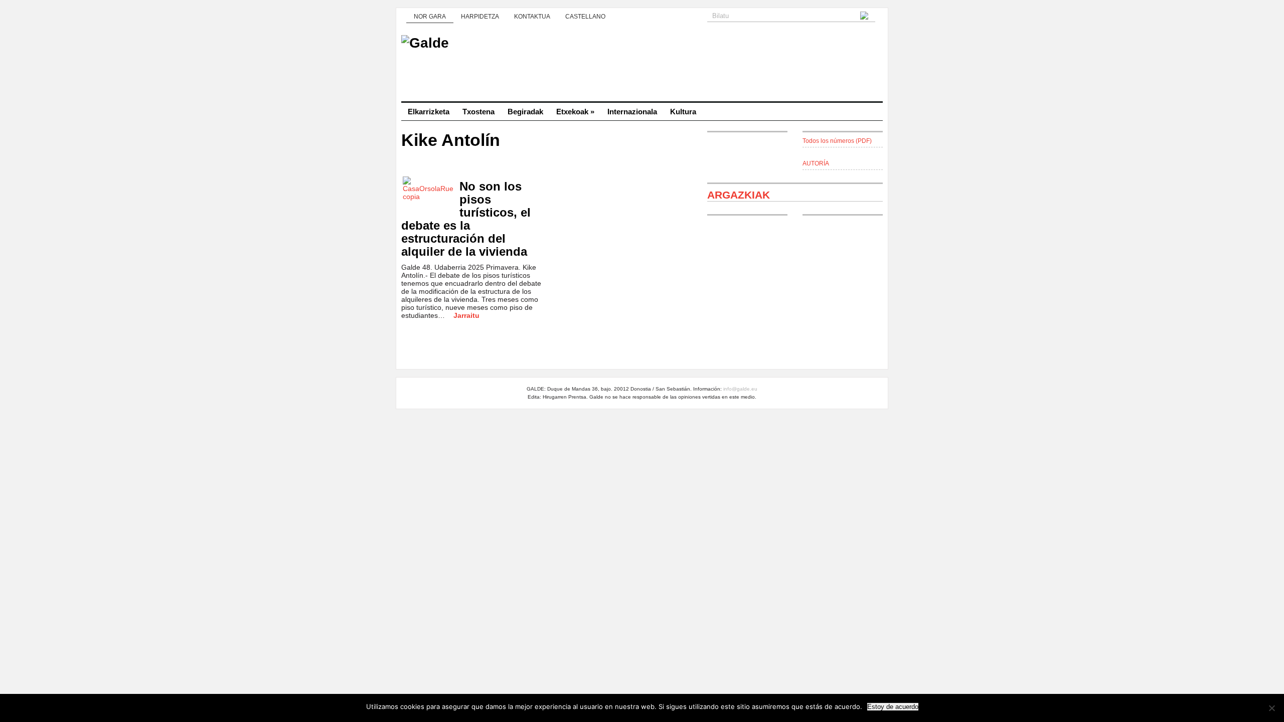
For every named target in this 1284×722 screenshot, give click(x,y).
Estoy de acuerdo (892, 706)
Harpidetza (480, 16)
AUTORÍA (815, 163)
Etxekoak (575, 111)
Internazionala (632, 111)
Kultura (683, 111)
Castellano (585, 16)
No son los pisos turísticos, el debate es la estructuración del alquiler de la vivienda (466, 218)
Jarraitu (466, 315)
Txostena (478, 111)
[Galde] (642, 65)
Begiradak (525, 111)
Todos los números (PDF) (837, 140)
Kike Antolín (450, 140)
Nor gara (430, 16)
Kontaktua (532, 16)
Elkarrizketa (428, 111)
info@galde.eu (740, 389)
